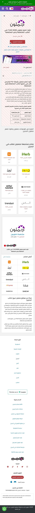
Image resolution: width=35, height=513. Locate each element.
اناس (26, 211)
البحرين (17, 359)
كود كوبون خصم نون (17, 442)
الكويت (17, 354)
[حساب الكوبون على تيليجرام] (8, 466)
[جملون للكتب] (17, 23)
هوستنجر (26, 195)
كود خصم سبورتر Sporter (17, 452)
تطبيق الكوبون (17, 473)
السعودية (17, 344)
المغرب (17, 382)
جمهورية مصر (17, 373)
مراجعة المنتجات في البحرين (17, 447)
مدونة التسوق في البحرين (17, 414)
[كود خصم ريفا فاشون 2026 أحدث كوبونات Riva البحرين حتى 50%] (25, 285)
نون (26, 177)
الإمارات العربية (17, 349)
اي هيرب (26, 160)
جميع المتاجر (24, 16)
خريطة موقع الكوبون (17, 419)
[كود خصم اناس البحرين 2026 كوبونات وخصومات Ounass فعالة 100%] (25, 203)
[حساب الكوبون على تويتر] (22, 466)
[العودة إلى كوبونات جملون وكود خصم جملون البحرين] (4, 16)
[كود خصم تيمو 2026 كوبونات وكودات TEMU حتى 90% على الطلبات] (9, 154)
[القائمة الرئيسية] (2, 9)
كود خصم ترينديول (17, 438)
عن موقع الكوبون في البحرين (17, 423)
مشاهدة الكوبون (17, 42)
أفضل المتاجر (28, 256)
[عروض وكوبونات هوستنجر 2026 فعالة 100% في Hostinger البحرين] (25, 187)
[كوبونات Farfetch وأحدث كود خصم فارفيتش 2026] (9, 291)
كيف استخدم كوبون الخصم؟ (17, 433)
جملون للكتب (16, 16)
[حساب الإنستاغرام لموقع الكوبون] (27, 466)
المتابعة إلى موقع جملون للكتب (18, 46)
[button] (2, 2)
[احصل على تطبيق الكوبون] (17, 59)
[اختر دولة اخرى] (11, 8)
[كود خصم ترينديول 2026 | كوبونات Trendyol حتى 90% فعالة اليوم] (9, 203)
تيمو (9, 162)
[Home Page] (27, 8)
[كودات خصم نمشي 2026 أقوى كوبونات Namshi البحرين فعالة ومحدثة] (9, 187)
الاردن (17, 378)
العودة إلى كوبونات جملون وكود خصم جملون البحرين (17, 51)
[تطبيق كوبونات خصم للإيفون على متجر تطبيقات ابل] (11, 482)
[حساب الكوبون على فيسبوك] (17, 466)
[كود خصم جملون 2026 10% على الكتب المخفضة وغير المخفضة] (17, 232)
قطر (17, 368)
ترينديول (9, 210)
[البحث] (7, 9)
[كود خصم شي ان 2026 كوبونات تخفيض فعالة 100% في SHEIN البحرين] (25, 291)
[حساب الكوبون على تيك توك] (13, 466)
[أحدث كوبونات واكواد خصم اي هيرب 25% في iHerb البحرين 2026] (25, 154)
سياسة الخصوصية (17, 428)
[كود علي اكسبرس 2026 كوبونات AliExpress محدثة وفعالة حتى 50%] (9, 285)
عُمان (17, 363)
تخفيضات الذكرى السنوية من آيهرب (17, 2)
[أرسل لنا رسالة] (4, 509)
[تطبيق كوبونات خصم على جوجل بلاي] (15, 482)
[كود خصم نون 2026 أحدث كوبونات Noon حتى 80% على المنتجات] (25, 170)
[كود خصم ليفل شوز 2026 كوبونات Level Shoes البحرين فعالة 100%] (9, 170)
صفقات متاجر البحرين (17, 409)
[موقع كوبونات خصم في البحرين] (30, 16)
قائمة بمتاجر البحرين (17, 404)
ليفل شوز (9, 177)
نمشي (9, 193)
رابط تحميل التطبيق (17, 477)
